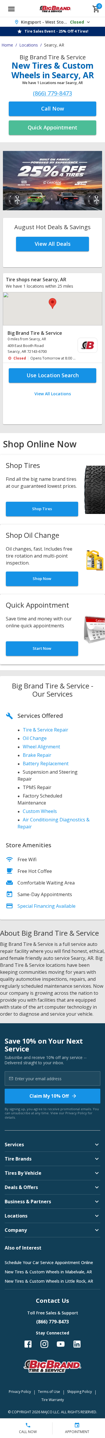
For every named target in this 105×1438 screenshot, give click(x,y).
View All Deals (53, 243)
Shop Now (42, 578)
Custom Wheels (40, 811)
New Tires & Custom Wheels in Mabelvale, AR (48, 1272)
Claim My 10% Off (49, 1096)
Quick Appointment (52, 127)
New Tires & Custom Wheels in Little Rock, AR (49, 1281)
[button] (52, 303)
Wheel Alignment (41, 746)
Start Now (42, 648)
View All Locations (52, 393)
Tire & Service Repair (45, 730)
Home (7, 45)
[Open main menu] (11, 9)
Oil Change (35, 738)
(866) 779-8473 (52, 93)
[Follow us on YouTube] (60, 1344)
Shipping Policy (79, 1391)
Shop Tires (42, 508)
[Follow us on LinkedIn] (77, 1344)
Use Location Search (53, 375)
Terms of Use (49, 1391)
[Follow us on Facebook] (28, 1344)
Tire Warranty (52, 1399)
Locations (28, 45)
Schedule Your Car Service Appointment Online (49, 1262)
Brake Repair (37, 755)
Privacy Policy (76, 1113)
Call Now (52, 108)
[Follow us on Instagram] (44, 1344)
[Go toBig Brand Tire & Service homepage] (55, 9)
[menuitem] (52, 345)
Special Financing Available (47, 906)
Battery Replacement (46, 763)
